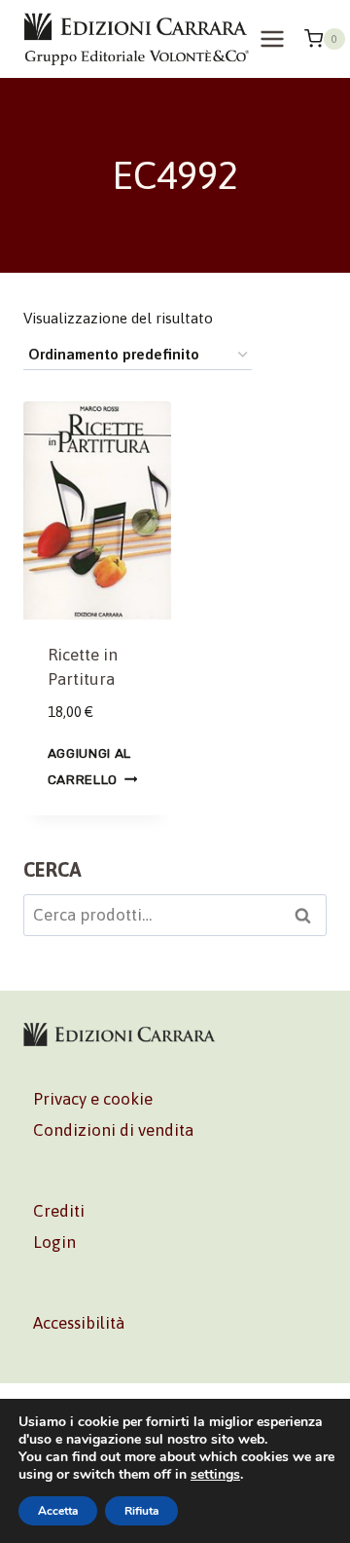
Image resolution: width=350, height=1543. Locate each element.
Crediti (59, 1211)
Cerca (308, 917)
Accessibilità (78, 1323)
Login (54, 1242)
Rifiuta (141, 1511)
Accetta (58, 1511)
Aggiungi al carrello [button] (89, 766)
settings (215, 1475)
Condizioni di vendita (113, 1130)
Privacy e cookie (93, 1099)
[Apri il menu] (273, 38)
